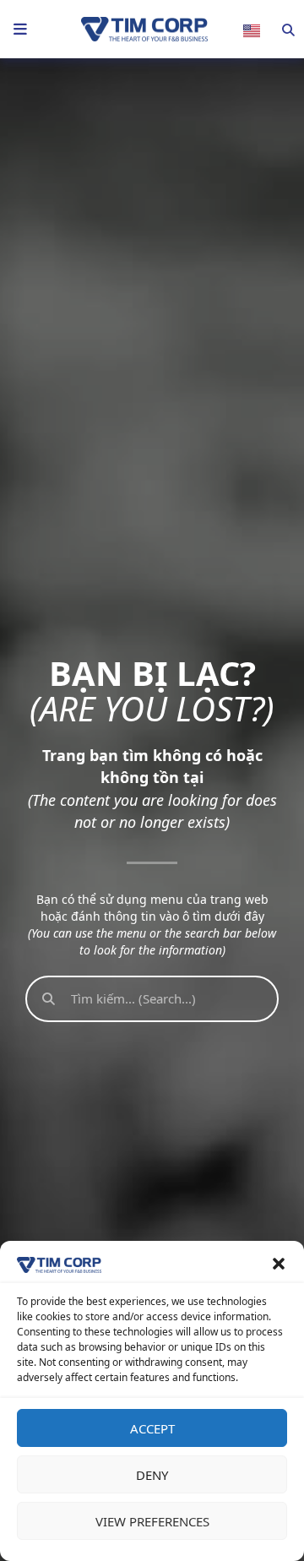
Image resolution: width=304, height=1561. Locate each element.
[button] (278, 1263)
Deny (152, 1474)
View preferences (152, 1521)
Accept (152, 1428)
